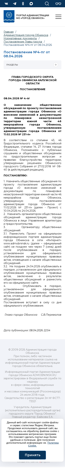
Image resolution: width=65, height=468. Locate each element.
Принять (32, 455)
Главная (9, 31)
